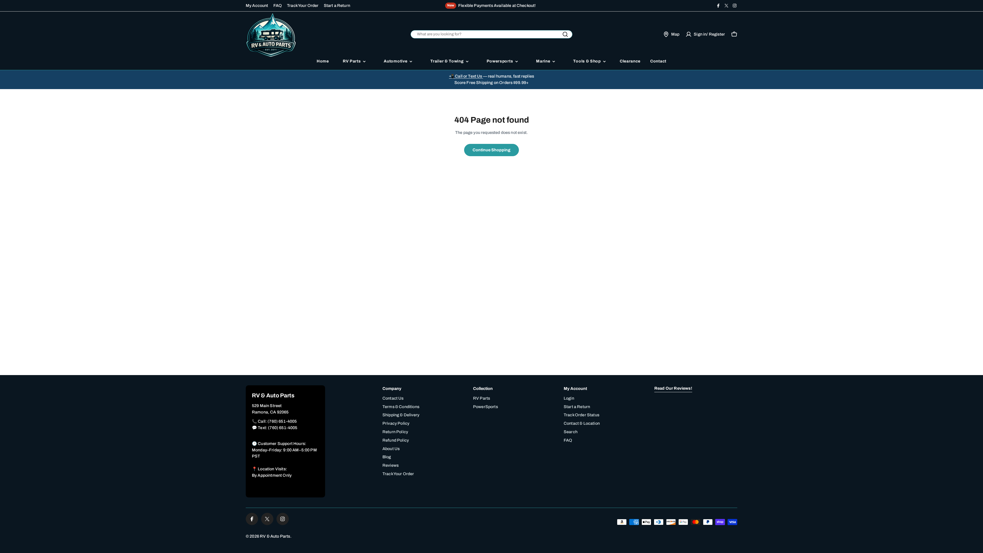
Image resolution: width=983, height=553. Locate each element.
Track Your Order (303, 5)
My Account (257, 5)
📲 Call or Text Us (466, 76)
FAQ (277, 5)
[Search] (565, 34)
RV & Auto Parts (275, 536)
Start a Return (337, 5)
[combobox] (491, 34)
